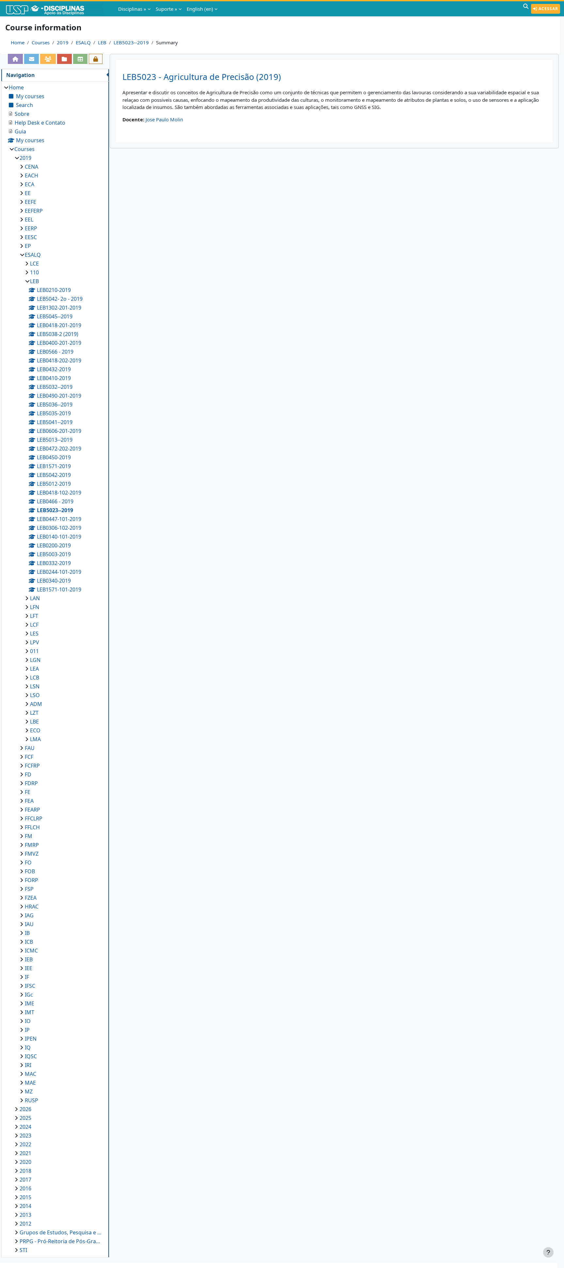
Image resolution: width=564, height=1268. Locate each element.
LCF (34, 624)
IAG (29, 915)
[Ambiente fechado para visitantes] (95, 59)
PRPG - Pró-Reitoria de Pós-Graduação (61, 1241)
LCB (34, 677)
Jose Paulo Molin (164, 119)
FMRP (32, 844)
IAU (29, 924)
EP (28, 246)
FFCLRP (33, 818)
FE (27, 792)
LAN (35, 598)
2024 (25, 1126)
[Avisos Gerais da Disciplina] (31, 59)
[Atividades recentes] (64, 59)
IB (27, 933)
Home (17, 42)
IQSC (31, 1056)
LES (34, 633)
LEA (34, 668)
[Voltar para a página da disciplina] (15, 59)
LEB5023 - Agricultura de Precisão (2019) (201, 77)
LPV (34, 642)
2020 (25, 1162)
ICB (29, 941)
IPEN (31, 1038)
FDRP (31, 783)
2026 (25, 1109)
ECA (29, 184)
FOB (30, 871)
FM (28, 836)
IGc (29, 994)
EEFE (30, 202)
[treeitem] (55, 669)
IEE (28, 968)
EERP (31, 228)
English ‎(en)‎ (200, 9)
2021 (25, 1153)
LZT (34, 712)
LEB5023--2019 (131, 42)
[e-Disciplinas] (54, 9)
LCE (34, 263)
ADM (36, 704)
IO (28, 1021)
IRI (28, 1065)
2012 (25, 1223)
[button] (526, 9)
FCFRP (32, 765)
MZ (29, 1091)
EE (28, 193)
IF (27, 977)
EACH (31, 175)
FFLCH (32, 827)
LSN (34, 686)
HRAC (32, 906)
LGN (35, 660)
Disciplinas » (132, 9)
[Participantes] (48, 59)
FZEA (31, 897)
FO (28, 862)
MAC (30, 1073)
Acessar (547, 8)
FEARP (32, 809)
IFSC (30, 985)
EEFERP (34, 210)
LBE (34, 721)
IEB (29, 959)
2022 (25, 1144)
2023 (25, 1135)
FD (28, 774)
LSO (35, 695)
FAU (30, 748)
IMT (29, 1012)
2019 (63, 42)
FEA (29, 800)
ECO (35, 730)
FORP (31, 880)
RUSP (31, 1100)
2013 (25, 1214)
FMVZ (32, 853)
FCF (29, 756)
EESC (31, 237)
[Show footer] (548, 1252)
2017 (25, 1179)
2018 (25, 1170)
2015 (25, 1197)
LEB (102, 42)
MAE (30, 1082)
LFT (34, 615)
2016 (25, 1188)
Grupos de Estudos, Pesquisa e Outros (61, 1232)
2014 (25, 1206)
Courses (41, 42)
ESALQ (83, 42)
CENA (31, 166)
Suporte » (166, 9)
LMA (35, 739)
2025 (25, 1118)
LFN (34, 607)
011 (34, 651)
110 (34, 272)
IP (27, 1029)
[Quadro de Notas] (80, 59)
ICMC (31, 950)
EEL (29, 219)
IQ (28, 1047)
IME (29, 1003)
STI (23, 1250)
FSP (29, 889)
